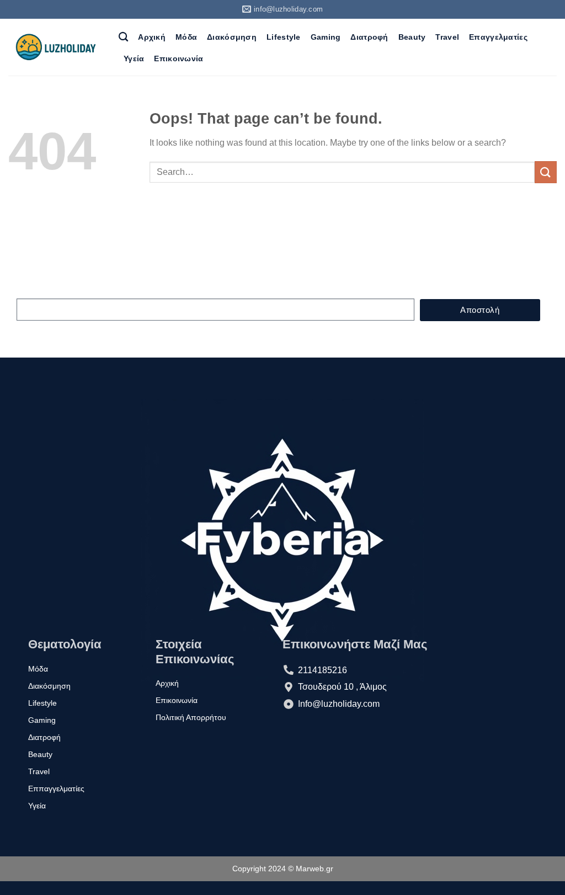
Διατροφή (369, 37)
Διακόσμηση (232, 37)
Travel (447, 37)
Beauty (412, 37)
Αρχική (152, 37)
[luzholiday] (55, 47)
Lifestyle (283, 37)
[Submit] (546, 172)
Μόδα (186, 37)
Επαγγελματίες (498, 37)
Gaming (326, 37)
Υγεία (134, 58)
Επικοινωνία (178, 58)
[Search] (123, 37)
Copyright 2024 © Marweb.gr (282, 868)
